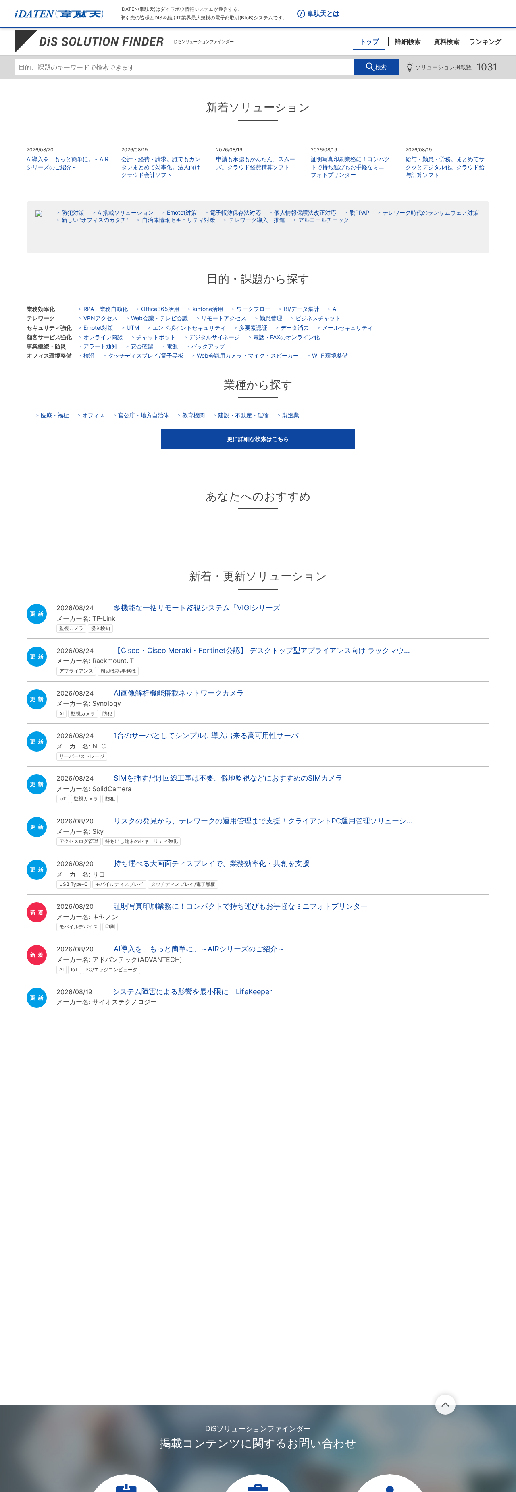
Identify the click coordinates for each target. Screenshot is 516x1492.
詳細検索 (408, 41)
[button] (258, 439)
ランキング (485, 41)
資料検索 (447, 41)
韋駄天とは (323, 13)
